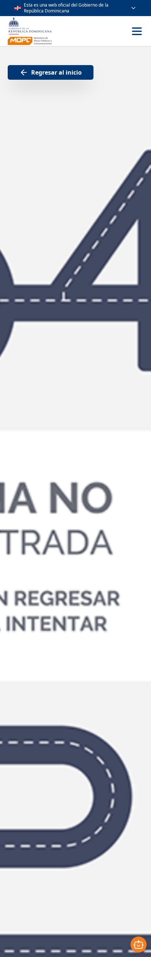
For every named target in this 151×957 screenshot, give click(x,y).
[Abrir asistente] (138, 945)
